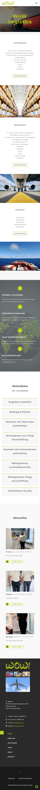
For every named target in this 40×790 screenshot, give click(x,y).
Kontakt (11, 757)
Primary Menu (36, 3)
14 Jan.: (19, 552)
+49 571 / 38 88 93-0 (20, 716)
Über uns (11, 738)
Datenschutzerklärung (25, 778)
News (10, 752)
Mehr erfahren (20, 76)
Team (10, 747)
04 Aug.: (20, 637)
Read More (17, 561)
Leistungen (12, 743)
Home (10, 734)
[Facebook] (20, 772)
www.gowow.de (19, 726)
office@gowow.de (18, 723)
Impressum (11, 778)
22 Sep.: (19, 594)
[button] (7, 561)
